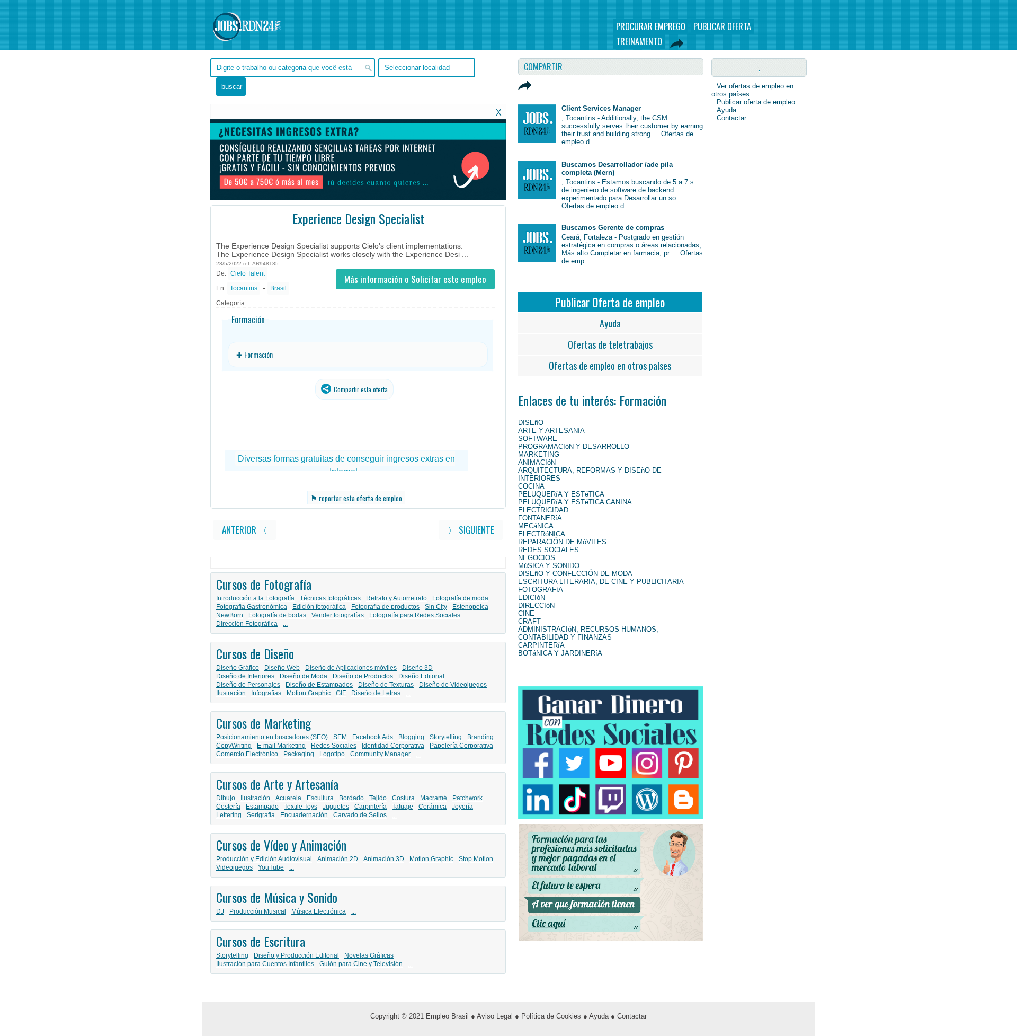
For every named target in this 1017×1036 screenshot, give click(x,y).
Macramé (433, 798)
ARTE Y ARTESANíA (551, 431)
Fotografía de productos (385, 606)
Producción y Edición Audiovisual (264, 859)
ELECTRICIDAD (543, 510)
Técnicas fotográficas (330, 598)
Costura (403, 798)
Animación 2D (337, 859)
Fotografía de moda (460, 598)
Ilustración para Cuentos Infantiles (265, 964)
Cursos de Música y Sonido (276, 897)
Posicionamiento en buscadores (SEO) (272, 737)
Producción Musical (257, 911)
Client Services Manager (601, 108)
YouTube (271, 867)
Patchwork (467, 798)
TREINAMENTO (639, 41)
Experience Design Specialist (358, 218)
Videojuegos (234, 867)
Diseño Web (282, 667)
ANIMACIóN (537, 462)
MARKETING (538, 454)
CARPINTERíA (541, 645)
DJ (220, 911)
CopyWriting (234, 745)
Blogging (411, 737)
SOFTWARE (537, 438)
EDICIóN (531, 597)
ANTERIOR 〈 (244, 529)
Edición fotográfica (319, 606)
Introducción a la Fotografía (255, 598)
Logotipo (332, 754)
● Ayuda (596, 1016)
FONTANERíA (540, 518)
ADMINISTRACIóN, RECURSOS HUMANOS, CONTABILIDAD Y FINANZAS (588, 633)
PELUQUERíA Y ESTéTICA (561, 494)
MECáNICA (536, 526)
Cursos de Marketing (263, 722)
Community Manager (380, 754)
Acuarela (288, 798)
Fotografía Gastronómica (251, 606)
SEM (340, 737)
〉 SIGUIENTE (471, 529)
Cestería (228, 806)
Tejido (378, 798)
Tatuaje (402, 806)
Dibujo (225, 798)
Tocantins (243, 288)
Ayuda (610, 323)
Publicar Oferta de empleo (610, 302)
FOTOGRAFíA (540, 590)
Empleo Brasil (447, 1016)
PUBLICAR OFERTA (722, 26)
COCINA (531, 486)
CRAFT (529, 621)
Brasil (278, 288)
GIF (341, 693)
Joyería (462, 806)
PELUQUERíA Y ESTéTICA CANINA (575, 502)
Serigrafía (261, 815)
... (285, 623)
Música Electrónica (318, 911)
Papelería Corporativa (461, 745)
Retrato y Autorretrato (396, 598)
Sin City (436, 606)
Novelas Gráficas (369, 955)
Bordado (351, 798)
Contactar (731, 118)
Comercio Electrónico (247, 754)
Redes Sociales (333, 745)
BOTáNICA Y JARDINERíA (560, 653)
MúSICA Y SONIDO (548, 566)
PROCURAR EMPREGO (650, 26)
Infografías (266, 693)
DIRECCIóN (536, 605)
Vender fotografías (337, 615)
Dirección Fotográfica (247, 623)
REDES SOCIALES (548, 550)
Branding (480, 737)
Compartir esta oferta (360, 389)
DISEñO (530, 423)
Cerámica (432, 806)
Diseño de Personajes (248, 684)
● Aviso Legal (492, 1016)
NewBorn (229, 615)
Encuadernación (304, 815)
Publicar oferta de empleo (756, 102)
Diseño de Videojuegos (453, 684)
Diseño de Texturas (386, 684)
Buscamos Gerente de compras (612, 228)
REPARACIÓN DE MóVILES (562, 542)
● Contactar (629, 1016)
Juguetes (336, 806)
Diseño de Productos (363, 676)
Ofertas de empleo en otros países (610, 366)
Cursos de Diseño (255, 653)
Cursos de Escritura (260, 941)
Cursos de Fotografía (263, 584)
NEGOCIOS (536, 558)
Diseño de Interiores (245, 676)
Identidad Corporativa (393, 745)
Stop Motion (476, 859)
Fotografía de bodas (277, 615)
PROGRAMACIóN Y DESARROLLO (573, 446)
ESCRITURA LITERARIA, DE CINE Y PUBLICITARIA (601, 582)
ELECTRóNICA (541, 534)
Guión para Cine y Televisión (361, 964)
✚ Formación (254, 354)
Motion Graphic (309, 693)
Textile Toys (300, 806)
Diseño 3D (417, 667)
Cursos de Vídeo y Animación (281, 844)
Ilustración (231, 693)
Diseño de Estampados (319, 684)
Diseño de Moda (303, 676)
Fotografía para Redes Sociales (414, 615)
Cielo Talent (247, 273)
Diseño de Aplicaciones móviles (351, 667)
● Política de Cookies (548, 1016)
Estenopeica (470, 606)
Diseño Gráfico (237, 667)
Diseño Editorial (421, 676)
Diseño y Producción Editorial (296, 955)
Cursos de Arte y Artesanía (277, 783)
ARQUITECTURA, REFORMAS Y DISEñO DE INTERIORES (590, 474)
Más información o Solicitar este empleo (415, 279)
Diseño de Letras (375, 693)
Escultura (320, 798)
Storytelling (446, 737)
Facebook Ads (372, 737)
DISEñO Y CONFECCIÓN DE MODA (575, 574)
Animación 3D (383, 859)
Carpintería (370, 806)
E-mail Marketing (281, 745)
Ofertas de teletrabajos (610, 344)
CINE (526, 613)
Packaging (298, 754)
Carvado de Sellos (360, 815)
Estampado (262, 806)
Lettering (229, 815)
